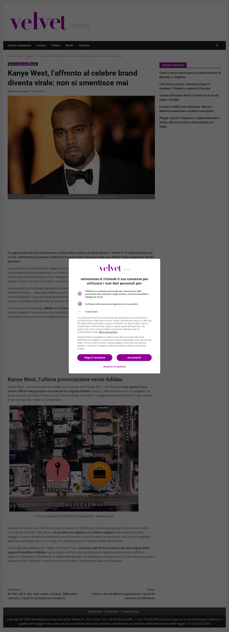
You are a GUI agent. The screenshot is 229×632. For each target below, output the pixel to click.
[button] (114, 311)
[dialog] (114, 316)
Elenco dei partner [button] (108, 332)
